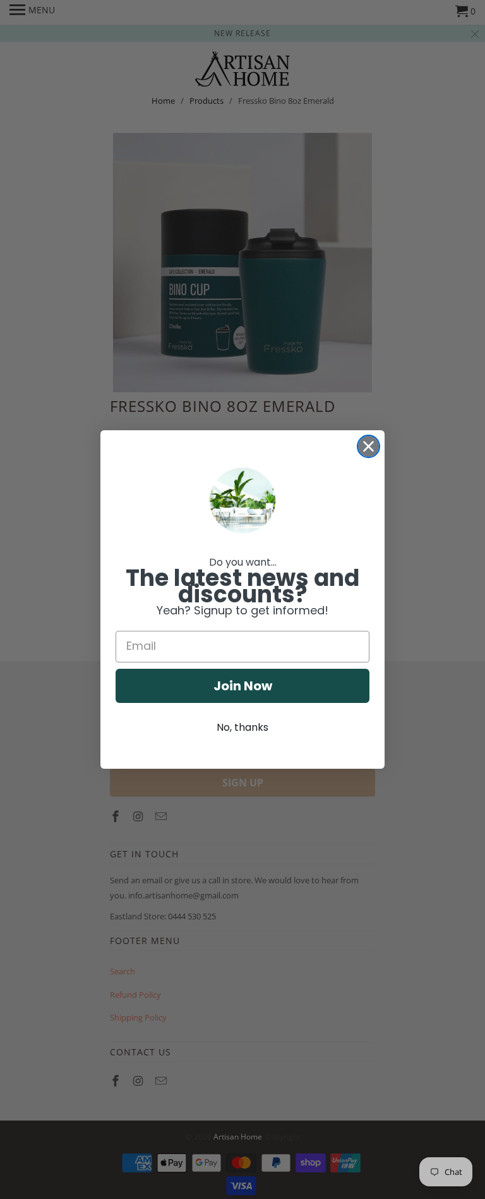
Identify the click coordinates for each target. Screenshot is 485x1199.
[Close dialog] (368, 446)
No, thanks (242, 727)
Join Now (242, 686)
